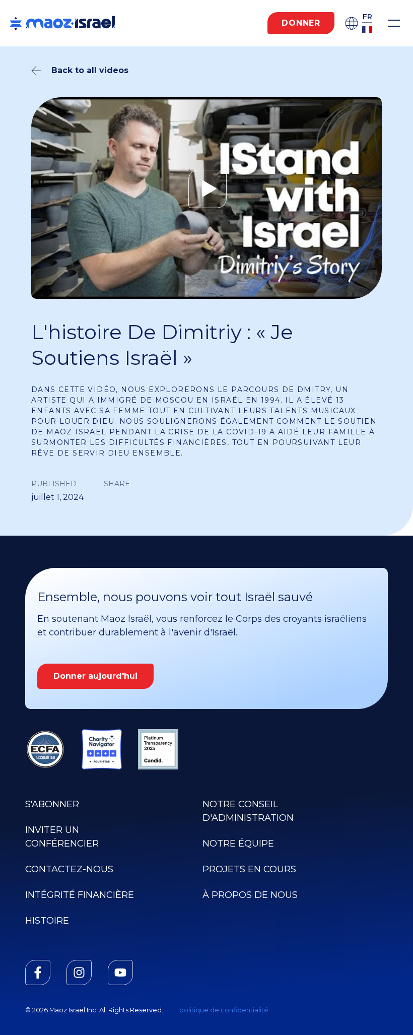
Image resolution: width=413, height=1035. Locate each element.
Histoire (47, 920)
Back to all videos (89, 70)
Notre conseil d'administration (248, 811)
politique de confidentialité (223, 1010)
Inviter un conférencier (62, 836)
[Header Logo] (62, 23)
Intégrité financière (79, 894)
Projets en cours (249, 869)
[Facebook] (37, 972)
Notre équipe (238, 843)
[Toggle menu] (394, 23)
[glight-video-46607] (206, 189)
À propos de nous (250, 894)
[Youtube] (120, 972)
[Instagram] (79, 972)
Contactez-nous (69, 869)
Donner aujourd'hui (95, 676)
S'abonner (52, 804)
